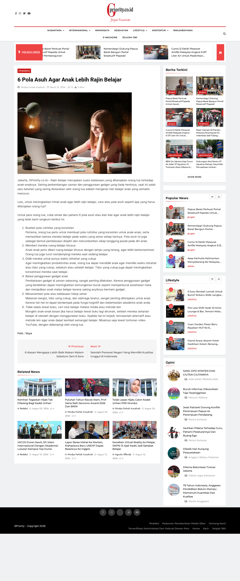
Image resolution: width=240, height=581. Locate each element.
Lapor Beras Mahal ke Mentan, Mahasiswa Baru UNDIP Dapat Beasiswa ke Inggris (84, 445)
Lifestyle (139, 30)
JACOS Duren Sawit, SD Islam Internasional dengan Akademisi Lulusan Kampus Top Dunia (37, 445)
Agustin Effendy (123, 454)
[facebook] (16, 13)
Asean (191, 250)
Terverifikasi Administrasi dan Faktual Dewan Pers (158, 528)
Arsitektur (159, 30)
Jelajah (171, 92)
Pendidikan (24, 70)
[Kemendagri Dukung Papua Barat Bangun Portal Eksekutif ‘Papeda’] (65, 52)
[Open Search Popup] (224, 33)
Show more (194, 177)
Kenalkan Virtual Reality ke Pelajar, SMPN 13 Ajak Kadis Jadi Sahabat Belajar (133, 445)
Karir (206, 528)
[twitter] (24, 13)
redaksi (24, 408)
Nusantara (54, 30)
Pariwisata (102, 30)
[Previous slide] (212, 197)
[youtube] (29, 13)
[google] (128, 513)
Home (196, 528)
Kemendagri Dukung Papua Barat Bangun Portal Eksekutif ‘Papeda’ (98, 52)
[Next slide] (218, 197)
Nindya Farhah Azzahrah (33, 87)
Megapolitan (174, 155)
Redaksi (154, 523)
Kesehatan (121, 30)
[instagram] (20, 13)
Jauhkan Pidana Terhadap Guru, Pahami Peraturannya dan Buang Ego (203, 432)
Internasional (78, 30)
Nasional (203, 124)
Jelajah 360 (129, 37)
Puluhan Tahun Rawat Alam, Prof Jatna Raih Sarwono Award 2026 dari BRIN (85, 403)
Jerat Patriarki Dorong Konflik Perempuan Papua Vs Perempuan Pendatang (201, 411)
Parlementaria (183, 30)
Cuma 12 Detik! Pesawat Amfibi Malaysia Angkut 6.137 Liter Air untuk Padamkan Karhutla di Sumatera (178, 135)
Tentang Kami (217, 523)
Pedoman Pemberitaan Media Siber (184, 523)
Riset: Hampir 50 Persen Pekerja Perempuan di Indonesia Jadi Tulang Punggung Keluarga (208, 134)
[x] (120, 513)
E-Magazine (110, 37)
